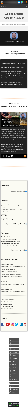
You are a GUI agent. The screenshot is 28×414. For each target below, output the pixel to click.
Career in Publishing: (5, 287)
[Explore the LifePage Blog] (18, 250)
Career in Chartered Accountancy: (8, 269)
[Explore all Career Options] (18, 191)
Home (4, 6)
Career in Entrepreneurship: (7, 263)
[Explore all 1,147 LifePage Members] (15, 223)
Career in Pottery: (4, 281)
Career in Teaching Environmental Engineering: (11, 274)
